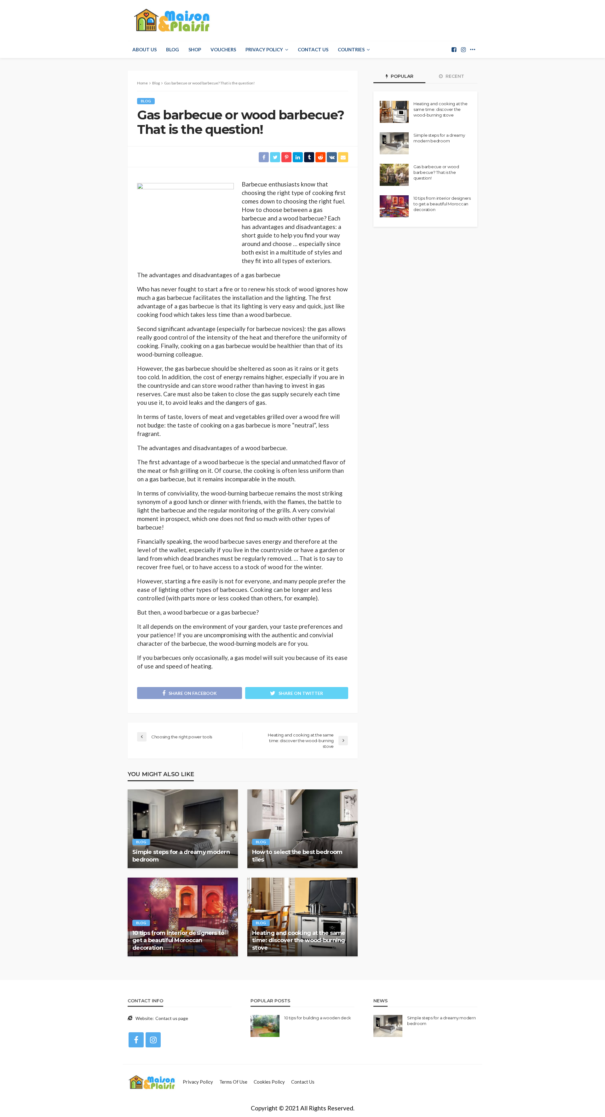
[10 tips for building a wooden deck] (265, 1026)
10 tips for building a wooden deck (317, 1017)
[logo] (170, 20)
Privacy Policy (264, 49)
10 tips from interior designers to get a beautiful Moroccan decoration (178, 940)
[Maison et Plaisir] (152, 1082)
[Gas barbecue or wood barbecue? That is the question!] (394, 175)
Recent (454, 76)
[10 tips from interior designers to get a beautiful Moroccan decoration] (183, 917)
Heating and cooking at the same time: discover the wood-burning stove (298, 940)
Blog (172, 49)
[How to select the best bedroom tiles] (302, 828)
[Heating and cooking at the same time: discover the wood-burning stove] (302, 917)
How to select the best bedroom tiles (297, 856)
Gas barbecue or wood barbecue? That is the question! (436, 172)
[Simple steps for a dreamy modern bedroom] (183, 828)
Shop (194, 49)
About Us (144, 49)
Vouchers (223, 49)
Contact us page (171, 1018)
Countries (351, 49)
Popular (401, 76)
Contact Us (313, 49)
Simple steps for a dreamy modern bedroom (181, 856)
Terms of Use (233, 1082)
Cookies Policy (269, 1082)
